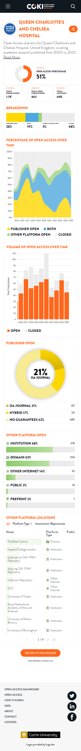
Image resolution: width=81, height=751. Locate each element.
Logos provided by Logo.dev (40, 744)
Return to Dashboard (40, 653)
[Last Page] (54, 640)
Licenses (11, 722)
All (8, 523)
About (9, 711)
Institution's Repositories (50, 523)
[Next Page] (48, 640)
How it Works (14, 700)
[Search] (73, 6)
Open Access (13, 695)
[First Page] (27, 640)
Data (8, 706)
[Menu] (8, 6)
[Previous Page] (33, 640)
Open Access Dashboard (22, 689)
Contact (11, 716)
